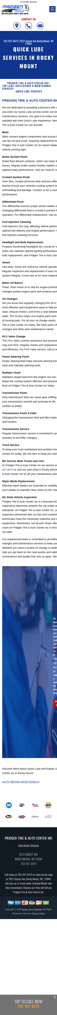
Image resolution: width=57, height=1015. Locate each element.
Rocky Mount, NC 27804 (39, 42)
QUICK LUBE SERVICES (29, 91)
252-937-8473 (11, 41)
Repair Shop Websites (32, 909)
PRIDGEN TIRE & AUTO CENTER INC (27, 83)
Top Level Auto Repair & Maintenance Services (26, 87)
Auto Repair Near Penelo (20, 781)
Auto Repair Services (28, 845)
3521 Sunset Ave (28, 41)
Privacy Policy (38, 913)
